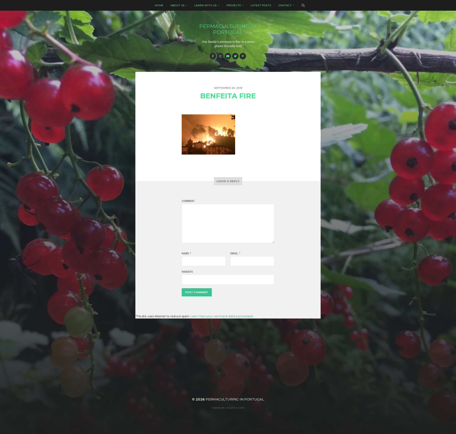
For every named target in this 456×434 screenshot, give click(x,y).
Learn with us (205, 5)
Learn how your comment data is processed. (221, 316)
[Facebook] (213, 56)
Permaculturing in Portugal (228, 29)
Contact (285, 5)
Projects (233, 5)
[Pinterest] (243, 56)
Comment (188, 201)
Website (187, 271)
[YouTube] (228, 56)
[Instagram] (220, 56)
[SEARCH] (303, 5)
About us (177, 5)
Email (235, 253)
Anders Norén (235, 407)
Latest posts (261, 5)
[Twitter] (235, 56)
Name (186, 253)
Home (159, 5)
